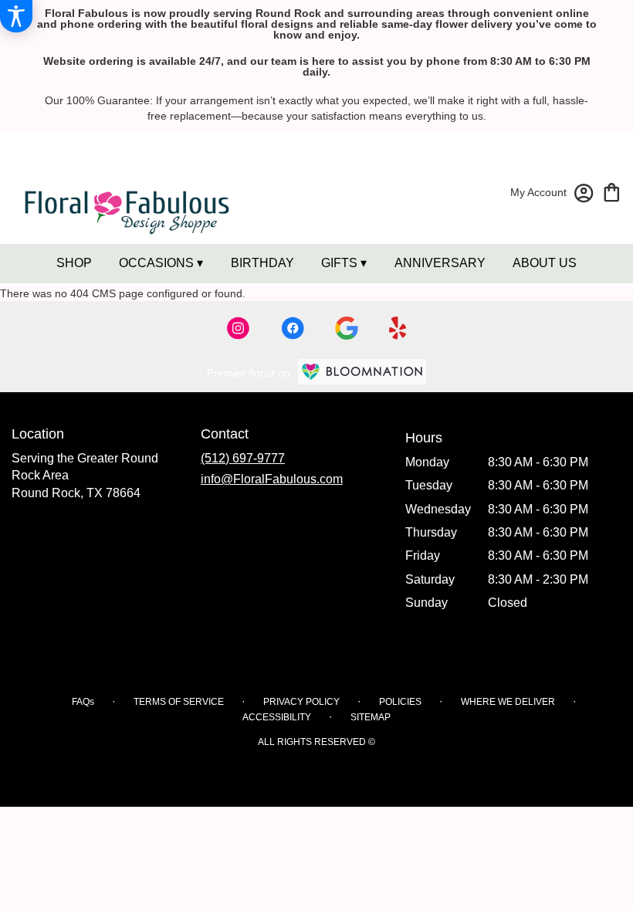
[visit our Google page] (347, 328)
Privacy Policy (301, 701)
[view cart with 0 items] (611, 191)
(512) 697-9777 (243, 458)
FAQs (83, 701)
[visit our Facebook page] (293, 328)
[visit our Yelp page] (398, 328)
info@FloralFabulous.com (272, 479)
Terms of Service (179, 701)
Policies (400, 701)
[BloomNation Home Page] (362, 371)
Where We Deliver (508, 701)
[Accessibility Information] (16, 16)
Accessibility (276, 717)
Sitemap (370, 717)
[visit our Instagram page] (239, 328)
